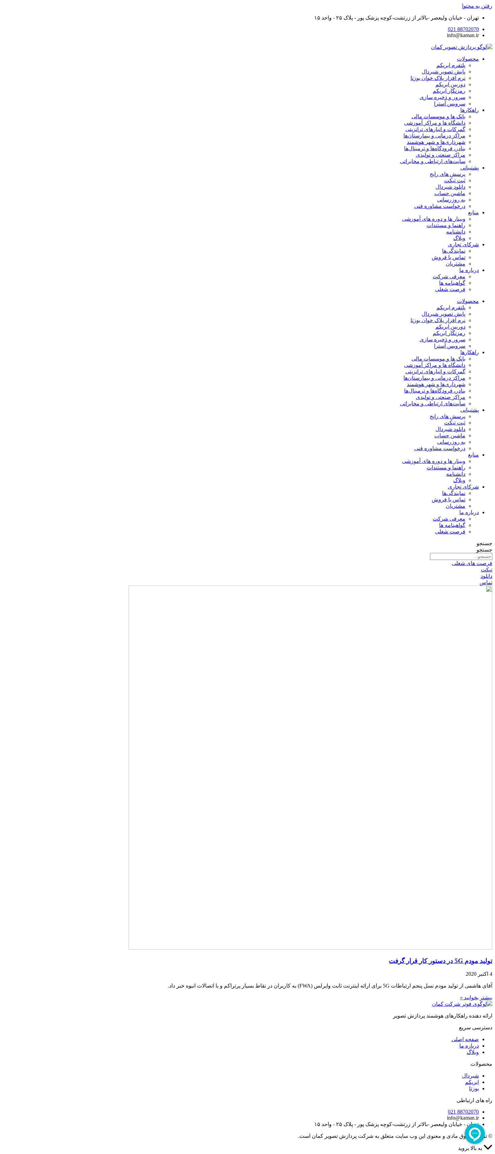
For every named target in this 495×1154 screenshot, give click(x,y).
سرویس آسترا (449, 103)
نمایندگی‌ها (453, 251)
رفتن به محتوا (477, 6)
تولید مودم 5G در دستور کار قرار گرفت (440, 960)
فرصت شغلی (450, 289)
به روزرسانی (451, 199)
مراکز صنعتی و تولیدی (440, 155)
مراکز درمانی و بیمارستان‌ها (434, 135)
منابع (473, 212)
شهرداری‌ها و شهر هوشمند (436, 142)
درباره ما (469, 270)
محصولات (468, 59)
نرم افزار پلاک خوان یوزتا (437, 78)
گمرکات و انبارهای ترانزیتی (435, 129)
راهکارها (469, 110)
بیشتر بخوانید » (476, 997)
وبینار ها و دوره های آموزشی (433, 219)
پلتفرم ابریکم (450, 65)
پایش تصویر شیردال (443, 71)
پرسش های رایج (447, 174)
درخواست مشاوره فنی (439, 206)
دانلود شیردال (450, 187)
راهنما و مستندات (446, 225)
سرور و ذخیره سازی (442, 97)
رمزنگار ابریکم (449, 91)
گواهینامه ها (452, 283)
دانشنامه (455, 232)
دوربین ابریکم (450, 84)
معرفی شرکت (449, 276)
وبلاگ (459, 238)
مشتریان (455, 264)
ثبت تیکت (454, 180)
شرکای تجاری (463, 244)
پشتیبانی (469, 167)
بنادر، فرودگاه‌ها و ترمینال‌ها (434, 148)
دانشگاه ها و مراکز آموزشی (434, 123)
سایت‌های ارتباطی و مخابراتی (432, 161)
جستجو (484, 543)
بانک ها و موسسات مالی (438, 116)
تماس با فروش (448, 257)
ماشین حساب (449, 193)
